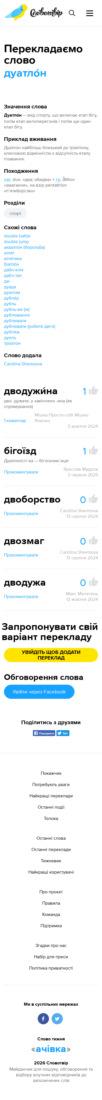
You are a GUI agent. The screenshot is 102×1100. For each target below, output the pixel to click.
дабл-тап (13, 275)
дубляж (12, 331)
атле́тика (13, 258)
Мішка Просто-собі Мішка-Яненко (62, 417)
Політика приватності (51, 967)
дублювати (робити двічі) (29, 326)
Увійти (39, 692)
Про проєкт (51, 891)
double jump (16, 241)
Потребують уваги (51, 784)
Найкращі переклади (51, 795)
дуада (10, 286)
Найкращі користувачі (51, 871)
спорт (15, 213)
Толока (51, 818)
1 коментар (15, 420)
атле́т (9, 252)
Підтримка (51, 925)
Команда (51, 914)
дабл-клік (14, 269)
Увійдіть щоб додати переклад (51, 655)
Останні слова (51, 838)
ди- (7, 280)
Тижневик (51, 860)
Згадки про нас (51, 945)
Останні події (51, 806)
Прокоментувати (21, 471)
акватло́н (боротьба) (24, 247)
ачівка (51, 1049)
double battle (17, 235)
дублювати (15, 320)
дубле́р (11, 297)
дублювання (17, 314)
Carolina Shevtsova (23, 363)
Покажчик (51, 773)
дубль (10, 303)
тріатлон (12, 343)
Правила (51, 902)
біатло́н (11, 264)
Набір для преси (51, 956)
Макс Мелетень (82, 593)
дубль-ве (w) (16, 309)
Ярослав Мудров (80, 469)
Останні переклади (51, 849)
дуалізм (12, 292)
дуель (10, 337)
